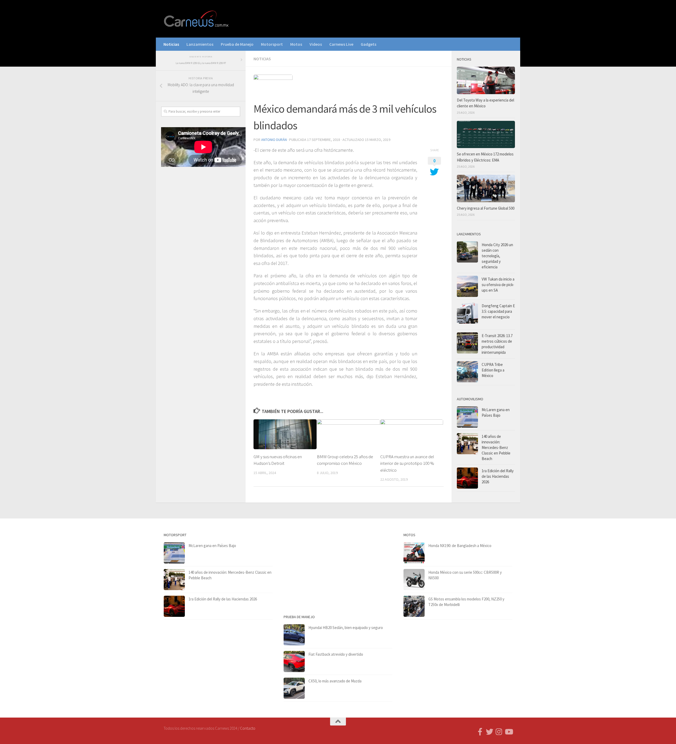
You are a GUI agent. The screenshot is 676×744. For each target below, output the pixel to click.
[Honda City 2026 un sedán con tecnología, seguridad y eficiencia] (467, 252)
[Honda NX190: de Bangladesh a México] (414, 552)
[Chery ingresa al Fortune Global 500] (486, 188)
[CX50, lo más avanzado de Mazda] (294, 688)
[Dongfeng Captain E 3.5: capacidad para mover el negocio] (467, 314)
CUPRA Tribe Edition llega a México (493, 370)
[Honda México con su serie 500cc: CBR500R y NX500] (414, 579)
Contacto (247, 728)
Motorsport (272, 44)
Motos (296, 44)
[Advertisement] (200, 258)
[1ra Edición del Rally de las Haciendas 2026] (467, 478)
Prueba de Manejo (237, 44)
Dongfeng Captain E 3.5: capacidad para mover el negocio (498, 311)
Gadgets (368, 44)
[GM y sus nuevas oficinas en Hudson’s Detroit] (285, 434)
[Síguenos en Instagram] (499, 732)
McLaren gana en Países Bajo (212, 545)
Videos (315, 44)
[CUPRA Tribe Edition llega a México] (467, 371)
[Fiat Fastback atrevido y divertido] (294, 661)
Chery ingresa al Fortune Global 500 (485, 208)
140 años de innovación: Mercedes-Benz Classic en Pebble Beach (496, 447)
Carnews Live (341, 44)
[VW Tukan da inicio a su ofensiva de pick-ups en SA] (467, 286)
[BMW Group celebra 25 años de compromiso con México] (348, 434)
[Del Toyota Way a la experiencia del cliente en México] (486, 80)
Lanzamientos (199, 44)
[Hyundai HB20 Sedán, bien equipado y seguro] (294, 634)
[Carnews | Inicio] (197, 19)
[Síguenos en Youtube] (508, 732)
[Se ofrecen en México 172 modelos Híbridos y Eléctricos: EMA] (486, 134)
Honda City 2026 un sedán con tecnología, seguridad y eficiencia (497, 255)
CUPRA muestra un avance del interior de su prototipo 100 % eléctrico (407, 463)
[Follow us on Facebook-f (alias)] (480, 732)
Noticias (171, 44)
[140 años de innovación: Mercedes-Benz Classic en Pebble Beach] (467, 443)
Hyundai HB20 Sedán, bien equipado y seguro (345, 627)
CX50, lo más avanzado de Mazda (335, 680)
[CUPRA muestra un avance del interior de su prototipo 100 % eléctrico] (411, 434)
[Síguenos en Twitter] (489, 732)
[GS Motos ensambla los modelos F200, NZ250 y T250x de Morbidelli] (414, 606)
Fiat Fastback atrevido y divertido (335, 654)
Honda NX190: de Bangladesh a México (459, 545)
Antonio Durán (274, 139)
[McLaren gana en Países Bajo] (467, 417)
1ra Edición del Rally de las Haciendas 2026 (498, 476)
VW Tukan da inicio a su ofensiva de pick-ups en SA (498, 285)
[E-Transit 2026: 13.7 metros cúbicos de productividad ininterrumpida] (467, 342)
